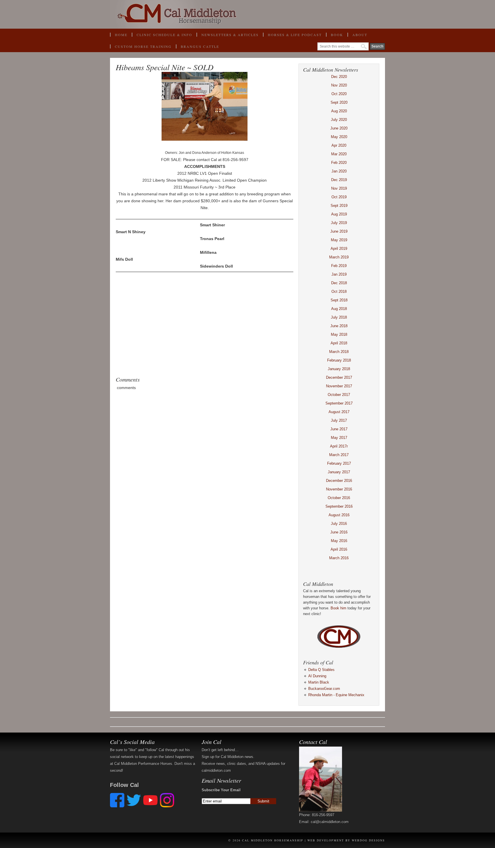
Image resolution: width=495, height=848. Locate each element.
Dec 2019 (339, 180)
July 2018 (339, 317)
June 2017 (338, 429)
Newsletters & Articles (230, 34)
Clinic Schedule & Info (164, 34)
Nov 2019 (339, 188)
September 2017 (339, 403)
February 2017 (339, 463)
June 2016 (338, 532)
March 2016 (339, 558)
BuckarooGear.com (324, 688)
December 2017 (339, 377)
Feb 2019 (339, 266)
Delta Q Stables (321, 670)
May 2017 (339, 437)
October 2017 (339, 394)
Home (121, 34)
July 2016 (339, 523)
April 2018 (339, 343)
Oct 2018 (339, 291)
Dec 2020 (339, 76)
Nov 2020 (339, 85)
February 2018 (339, 360)
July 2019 (339, 223)
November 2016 (339, 489)
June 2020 (338, 128)
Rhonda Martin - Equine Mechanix (336, 695)
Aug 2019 (339, 214)
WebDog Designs (368, 840)
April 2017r (339, 446)
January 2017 (339, 472)
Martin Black (318, 682)
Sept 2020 (339, 102)
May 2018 (339, 334)
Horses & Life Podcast (295, 34)
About (357, 36)
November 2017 (339, 386)
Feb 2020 (339, 162)
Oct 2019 (339, 197)
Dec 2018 (339, 283)
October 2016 (339, 498)
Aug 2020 (339, 111)
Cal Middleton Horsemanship (247, 14)
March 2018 (339, 352)
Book (334, 36)
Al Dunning (317, 676)
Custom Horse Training (143, 46)
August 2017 (339, 412)
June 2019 (338, 231)
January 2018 (339, 369)
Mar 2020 (339, 154)
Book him (338, 608)
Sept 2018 (339, 300)
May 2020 (339, 137)
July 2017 (339, 420)
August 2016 (339, 515)
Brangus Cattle (200, 46)
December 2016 (339, 480)
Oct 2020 (339, 94)
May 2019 (339, 240)
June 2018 (338, 326)
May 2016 (339, 541)
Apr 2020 (338, 145)
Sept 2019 (339, 205)
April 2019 (339, 248)
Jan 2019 (339, 274)
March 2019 (339, 257)
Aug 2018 (339, 309)
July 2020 (339, 119)
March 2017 (339, 455)
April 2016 (339, 549)
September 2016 (339, 506)
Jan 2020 (339, 171)
